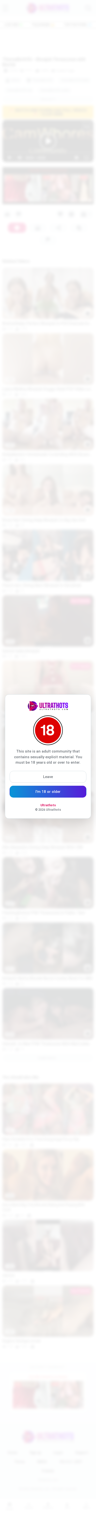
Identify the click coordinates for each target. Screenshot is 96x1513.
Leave (48, 777)
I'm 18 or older (48, 791)
